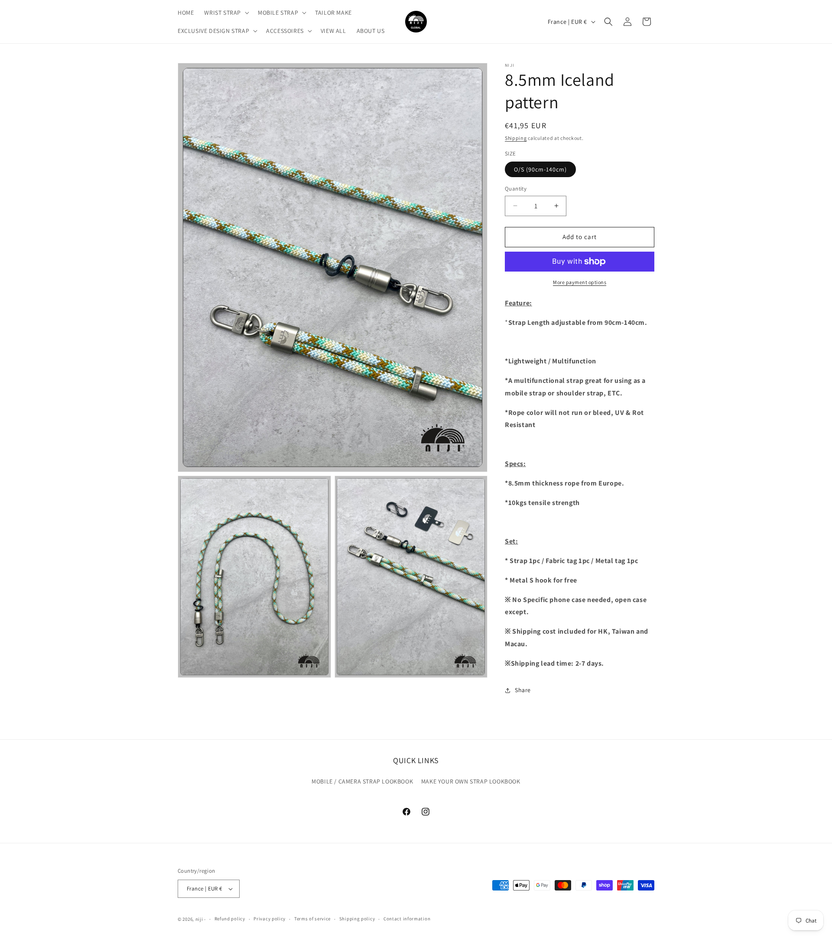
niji (199, 919)
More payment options (579, 282)
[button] (226, 12)
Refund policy (229, 919)
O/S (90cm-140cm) (540, 169)
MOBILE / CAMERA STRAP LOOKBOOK (362, 781)
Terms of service (312, 919)
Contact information (407, 919)
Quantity (515, 188)
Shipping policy (357, 919)
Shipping (516, 138)
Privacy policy (270, 919)
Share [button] (523, 690)
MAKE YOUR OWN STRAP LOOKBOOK (470, 781)
